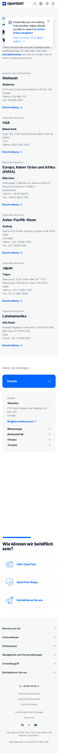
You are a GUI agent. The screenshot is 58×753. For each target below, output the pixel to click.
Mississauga (14, 428)
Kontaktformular (12, 54)
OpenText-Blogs (27, 582)
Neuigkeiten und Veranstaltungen (22, 654)
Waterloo (12, 403)
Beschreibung (10, 107)
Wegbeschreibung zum (22, 421)
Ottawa (12, 439)
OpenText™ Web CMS (38, 742)
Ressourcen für (11, 628)
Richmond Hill (15, 434)
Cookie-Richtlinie (29, 704)
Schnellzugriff (10, 663)
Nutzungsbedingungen (29, 699)
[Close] (48, 21)
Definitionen (9, 646)
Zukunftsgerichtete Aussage (29, 712)
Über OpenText (26, 564)
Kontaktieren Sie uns (30, 600)
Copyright (11, 732)
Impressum (29, 717)
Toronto (12, 445)
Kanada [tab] (12, 381)
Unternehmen (10, 637)
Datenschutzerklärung (29, 693)
